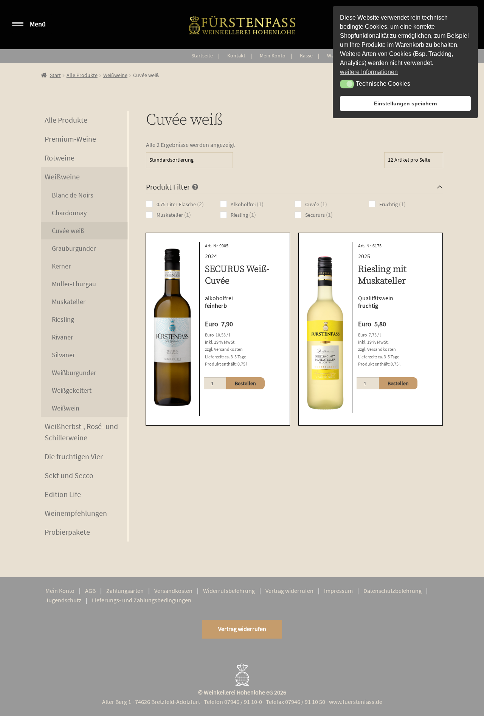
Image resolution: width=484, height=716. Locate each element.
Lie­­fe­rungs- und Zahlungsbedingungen (141, 600)
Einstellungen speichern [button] (405, 103)
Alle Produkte (82, 75)
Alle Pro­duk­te (66, 120)
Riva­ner (62, 337)
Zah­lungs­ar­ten (125, 590)
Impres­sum (338, 590)
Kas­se (306, 55)
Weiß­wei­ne (62, 176)
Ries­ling (63, 319)
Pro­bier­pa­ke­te (67, 532)
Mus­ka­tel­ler (68, 301)
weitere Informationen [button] (369, 72)
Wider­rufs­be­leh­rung (229, 590)
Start (55, 75)
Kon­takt (236, 55)
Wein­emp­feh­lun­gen (76, 513)
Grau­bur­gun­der (74, 248)
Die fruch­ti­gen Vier (74, 456)
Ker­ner (61, 266)
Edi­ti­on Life (63, 494)
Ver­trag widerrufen (289, 590)
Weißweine (115, 75)
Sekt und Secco (69, 475)
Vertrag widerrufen (242, 629)
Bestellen (245, 383)
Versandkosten (228, 349)
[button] (347, 84)
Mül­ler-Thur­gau (74, 283)
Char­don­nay (69, 212)
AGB (90, 590)
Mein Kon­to (272, 55)
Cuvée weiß (68, 230)
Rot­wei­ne (59, 157)
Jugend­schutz (63, 600)
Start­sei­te (202, 55)
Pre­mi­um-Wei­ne (70, 139)
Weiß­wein (65, 408)
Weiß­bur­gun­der (74, 372)
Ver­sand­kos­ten (173, 590)
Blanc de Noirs (72, 195)
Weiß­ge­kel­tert (72, 390)
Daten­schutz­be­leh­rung (392, 590)
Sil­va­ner (63, 354)
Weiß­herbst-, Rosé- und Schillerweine (81, 431)
